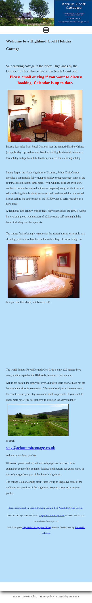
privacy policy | (47, 596)
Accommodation (22, 508)
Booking (80, 508)
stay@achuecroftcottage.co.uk (30, 447)
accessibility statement (67, 596)
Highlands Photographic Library (37, 527)
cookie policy (30, 596)
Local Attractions (37, 508)
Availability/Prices (67, 508)
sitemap (17, 596)
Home (11, 508)
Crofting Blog (52, 508)
